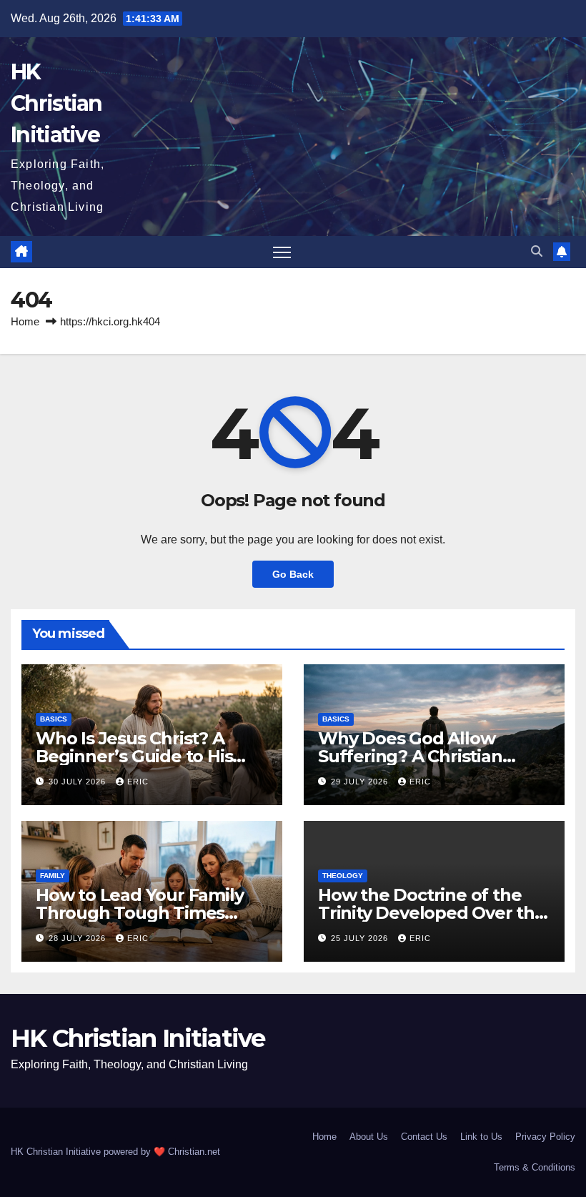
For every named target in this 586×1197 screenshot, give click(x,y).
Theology (342, 876)
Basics (53, 719)
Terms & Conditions (534, 1167)
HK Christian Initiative (56, 103)
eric (138, 781)
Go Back (293, 574)
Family (52, 876)
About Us (368, 1136)
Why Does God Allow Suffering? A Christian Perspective (410, 756)
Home (25, 321)
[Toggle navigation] (281, 252)
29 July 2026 (361, 781)
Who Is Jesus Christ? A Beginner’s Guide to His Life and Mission (134, 756)
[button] (536, 251)
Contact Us (424, 1136)
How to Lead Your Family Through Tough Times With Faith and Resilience (143, 913)
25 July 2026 (361, 938)
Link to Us (481, 1136)
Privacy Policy (545, 1136)
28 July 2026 (79, 938)
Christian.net (194, 1151)
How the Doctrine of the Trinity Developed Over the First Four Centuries (431, 913)
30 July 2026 (79, 781)
